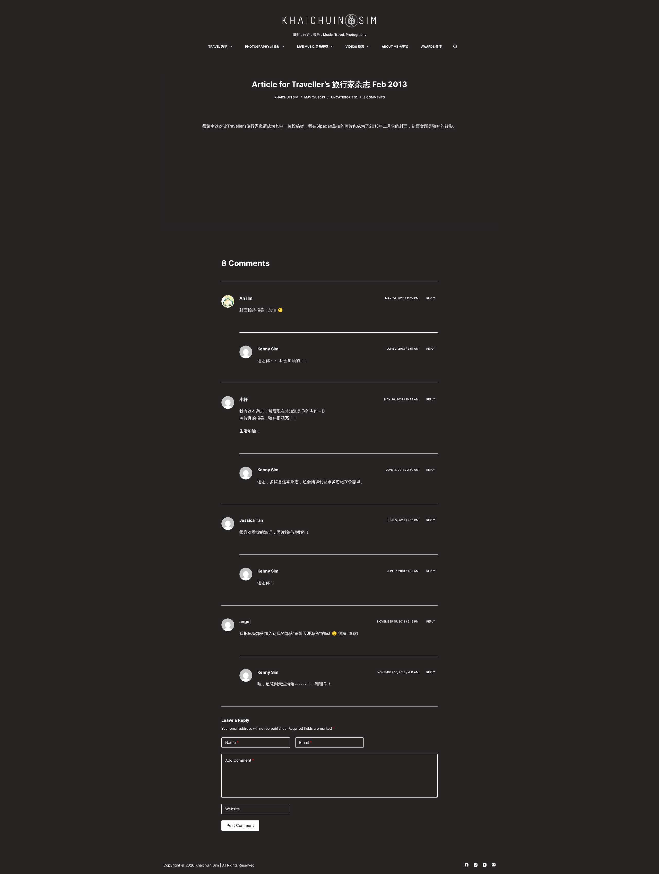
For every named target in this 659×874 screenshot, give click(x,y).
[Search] (455, 46)
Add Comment (239, 760)
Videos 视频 (354, 46)
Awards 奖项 (431, 46)
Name (232, 742)
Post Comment (240, 825)
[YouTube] (485, 865)
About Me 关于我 (395, 46)
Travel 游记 (217, 46)
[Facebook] (467, 865)
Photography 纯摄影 (262, 46)
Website (232, 808)
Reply (430, 298)
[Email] (494, 865)
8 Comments (374, 97)
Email (305, 742)
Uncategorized (344, 97)
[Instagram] (476, 865)
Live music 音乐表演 (312, 46)
